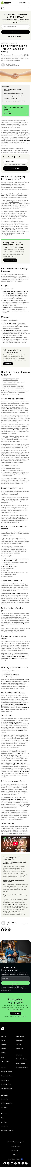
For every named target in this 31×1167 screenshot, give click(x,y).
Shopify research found (14, 408)
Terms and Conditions (22, 988)
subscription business (10, 560)
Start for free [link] (15, 32)
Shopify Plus (4, 1126)
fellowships (14, 724)
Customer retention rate (10, 566)
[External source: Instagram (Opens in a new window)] (15, 1163)
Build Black (19, 1044)
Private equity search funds (11, 674)
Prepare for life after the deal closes (13, 388)
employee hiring (13, 656)
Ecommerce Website (22, 1067)
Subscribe (15, 983)
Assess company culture (10, 384)
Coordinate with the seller (10, 380)
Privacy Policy (7, 990)
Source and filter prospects (11, 378)
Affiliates (3, 1053)
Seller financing (7, 677)
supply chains (10, 658)
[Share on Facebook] (2, 929)
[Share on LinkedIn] (9, 929)
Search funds (7, 673)
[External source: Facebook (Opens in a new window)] (4, 1163)
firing (22, 656)
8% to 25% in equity (19, 753)
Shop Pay (4, 1122)
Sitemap (15, 1155)
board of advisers (18, 763)
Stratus (3, 195)
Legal (2, 1057)
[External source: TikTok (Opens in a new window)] (19, 1163)
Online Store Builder (21, 1059)
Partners (3, 1048)
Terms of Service (15, 1146)
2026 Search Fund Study (22, 140)
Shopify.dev (4, 1099)
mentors (21, 730)
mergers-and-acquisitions (14, 799)
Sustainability (20, 1040)
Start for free (22, 2)
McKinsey (4, 228)
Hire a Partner (5, 1080)
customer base (21, 624)
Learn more (8, 363)
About (3, 1040)
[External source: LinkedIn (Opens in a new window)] (23, 1163)
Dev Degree (4, 1107)
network (8, 417)
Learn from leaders (10, 260)
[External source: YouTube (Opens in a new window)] (12, 1163)
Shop (2, 1118)
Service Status (5, 1061)
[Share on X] (6, 929)
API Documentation (6, 1103)
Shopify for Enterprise (7, 1130)
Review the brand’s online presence (13, 386)
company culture (15, 593)
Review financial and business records (14, 382)
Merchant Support (6, 1071)
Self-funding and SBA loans (11, 671)
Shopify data (10, 904)
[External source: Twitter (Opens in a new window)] (8, 1163)
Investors (3, 1044)
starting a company (16, 295)
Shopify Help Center (7, 1076)
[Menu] (29, 2)
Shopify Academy (6, 1084)
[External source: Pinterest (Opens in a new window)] (26, 1163)
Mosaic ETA (16, 430)
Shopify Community (6, 1088)
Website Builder (20, 1063)
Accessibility (19, 1048)
